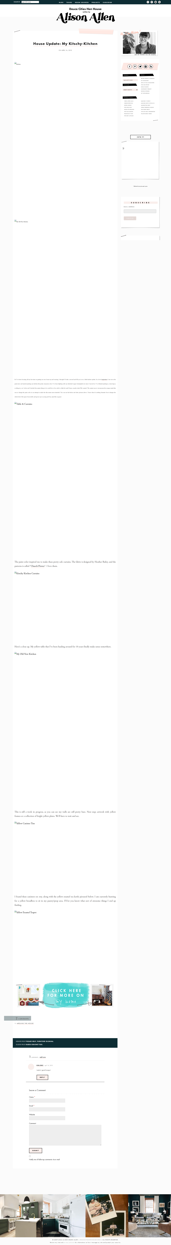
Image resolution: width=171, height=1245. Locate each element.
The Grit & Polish (128, 115)
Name (32, 1097)
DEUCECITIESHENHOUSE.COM (90, 1240)
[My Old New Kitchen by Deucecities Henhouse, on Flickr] (65, 297)
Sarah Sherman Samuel (147, 107)
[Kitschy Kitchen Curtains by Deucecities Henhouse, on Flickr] (65, 606)
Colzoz (40, 1065)
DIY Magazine (145, 80)
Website (32, 1114)
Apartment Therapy (146, 89)
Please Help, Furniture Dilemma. (40, 1041)
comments (22, 1018)
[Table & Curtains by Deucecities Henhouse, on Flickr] (65, 479)
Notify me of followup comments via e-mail (44, 1159)
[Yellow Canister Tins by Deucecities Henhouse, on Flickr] (65, 856)
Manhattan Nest (145, 105)
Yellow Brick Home (146, 113)
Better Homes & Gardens (147, 78)
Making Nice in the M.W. (148, 103)
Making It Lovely (145, 101)
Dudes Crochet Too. (34, 1045)
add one (43, 1057)
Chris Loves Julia (128, 101)
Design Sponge (145, 91)
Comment (32, 1123)
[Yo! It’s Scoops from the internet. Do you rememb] (21, 1215)
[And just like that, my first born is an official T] (107, 1215)
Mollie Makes (145, 86)
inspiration (104, 379)
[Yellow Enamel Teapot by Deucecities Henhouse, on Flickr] (65, 945)
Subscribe (107, 2)
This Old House (145, 84)
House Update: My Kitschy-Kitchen (65, 43)
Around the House (25, 1023)
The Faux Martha (128, 111)
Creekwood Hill (128, 103)
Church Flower (38, 566)
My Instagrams (145, 93)
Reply (42, 1077)
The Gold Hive (128, 107)
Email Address (129, 207)
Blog (61, 2)
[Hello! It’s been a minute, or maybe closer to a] (64, 1215)
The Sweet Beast (145, 109)
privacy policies (69, 1242)
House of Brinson (129, 109)
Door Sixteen (127, 105)
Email (31, 1106)
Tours (69, 2)
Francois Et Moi (128, 113)
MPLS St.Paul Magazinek (147, 82)
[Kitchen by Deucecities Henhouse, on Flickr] (65, 139)
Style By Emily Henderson (148, 111)
